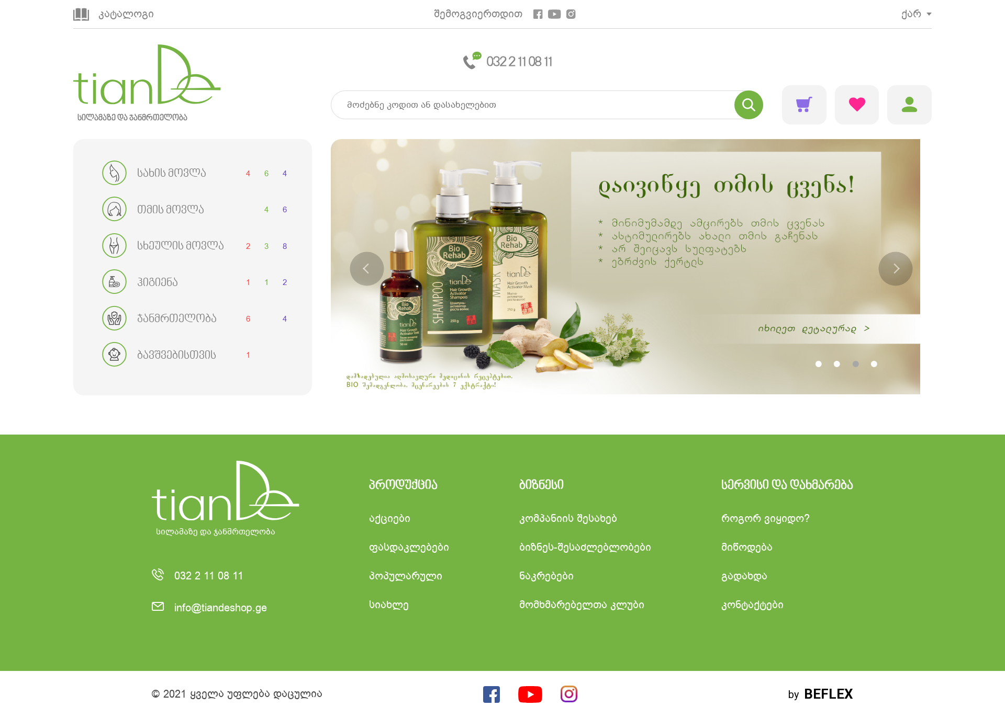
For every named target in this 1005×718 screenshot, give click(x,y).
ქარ (911, 14)
